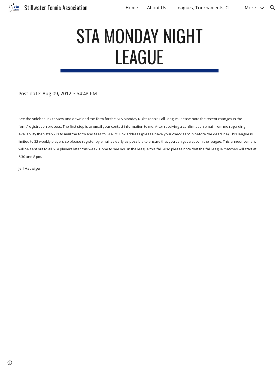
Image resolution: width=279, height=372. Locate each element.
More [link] (250, 8)
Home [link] (132, 8)
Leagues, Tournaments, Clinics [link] (206, 8)
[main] (139, 49)
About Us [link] (156, 8)
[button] (272, 7)
